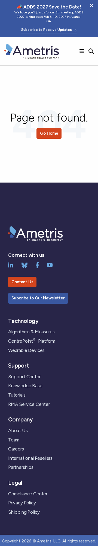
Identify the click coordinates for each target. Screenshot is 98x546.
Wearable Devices (26, 350)
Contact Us (22, 281)
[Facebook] (37, 264)
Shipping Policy (23, 512)
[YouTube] (50, 264)
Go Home (49, 133)
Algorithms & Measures (31, 331)
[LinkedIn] (10, 264)
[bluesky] (24, 264)
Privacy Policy (22, 502)
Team (13, 440)
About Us (18, 430)
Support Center (24, 376)
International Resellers (30, 458)
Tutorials (16, 395)
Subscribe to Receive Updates (46, 30)
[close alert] (91, 5)
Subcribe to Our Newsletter (38, 298)
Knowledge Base (25, 385)
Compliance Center (27, 493)
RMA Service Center (29, 404)
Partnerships (20, 467)
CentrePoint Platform (31, 341)
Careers (16, 449)
